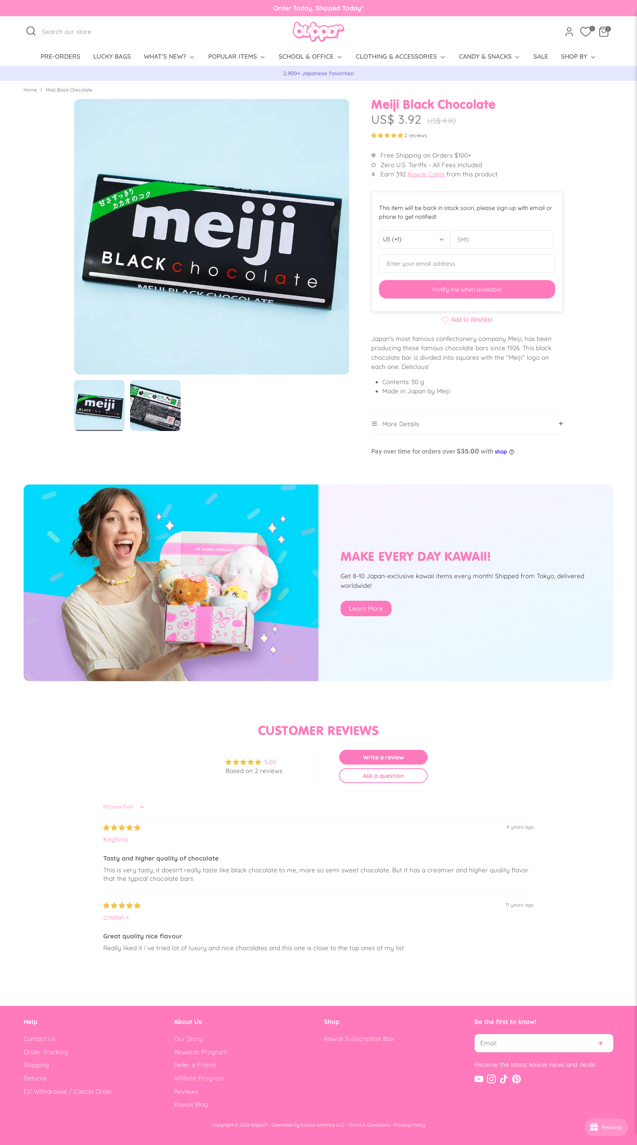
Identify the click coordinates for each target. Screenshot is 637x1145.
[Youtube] (478, 1079)
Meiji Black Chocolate (69, 90)
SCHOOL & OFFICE (307, 56)
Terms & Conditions (369, 1125)
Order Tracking (46, 1052)
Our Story (188, 1038)
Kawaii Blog (191, 1104)
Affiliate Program (199, 1078)
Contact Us (40, 1038)
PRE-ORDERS (60, 56)
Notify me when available (467, 289)
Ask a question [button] (383, 775)
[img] (121, 827)
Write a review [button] (383, 757)
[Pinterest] (516, 1079)
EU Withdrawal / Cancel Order (68, 1091)
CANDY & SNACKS (486, 56)
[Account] (569, 31)
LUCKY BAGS (112, 56)
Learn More (366, 608)
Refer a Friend (195, 1065)
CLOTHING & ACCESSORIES (397, 56)
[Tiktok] (503, 1079)
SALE (540, 56)
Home (30, 90)
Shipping (36, 1065)
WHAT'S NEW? (166, 56)
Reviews (186, 1091)
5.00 (270, 762)
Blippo (258, 1125)
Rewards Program (200, 1052)
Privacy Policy (409, 1125)
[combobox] (71, 32)
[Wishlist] (586, 32)
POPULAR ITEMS (233, 56)
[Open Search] (31, 31)
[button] (387, 135)
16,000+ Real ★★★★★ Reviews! (318, 73)
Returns (35, 1078)
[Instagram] (491, 1079)
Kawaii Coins (426, 174)
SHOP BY (575, 56)
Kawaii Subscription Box (359, 1038)
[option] (318, 73)
